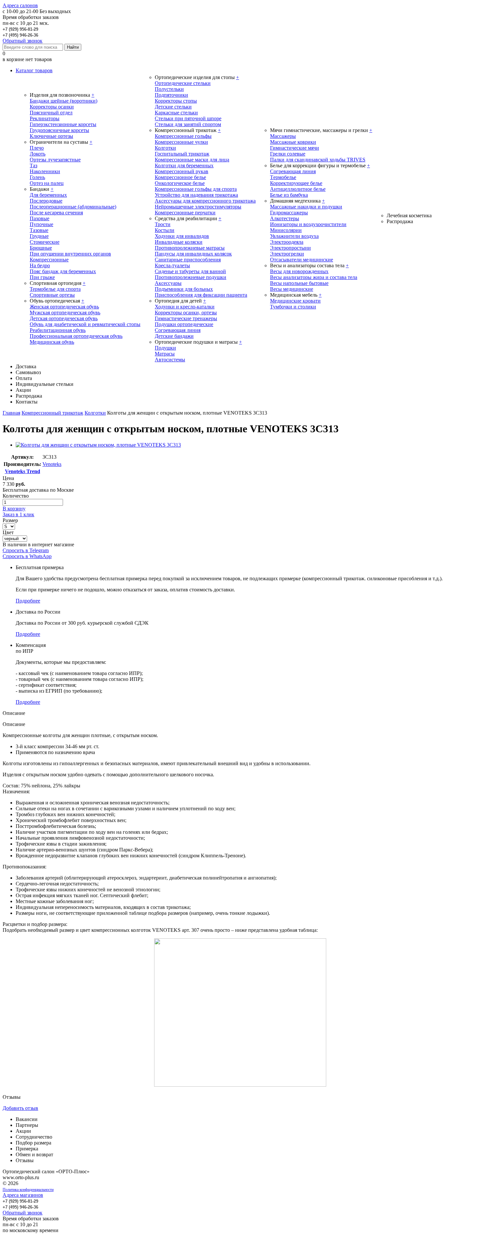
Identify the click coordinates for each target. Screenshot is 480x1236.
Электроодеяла (286, 242)
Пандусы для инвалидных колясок (193, 253)
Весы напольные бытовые (299, 283)
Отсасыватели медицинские (301, 259)
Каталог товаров (34, 70)
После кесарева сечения (56, 212)
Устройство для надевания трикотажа (196, 195)
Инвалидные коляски (178, 242)
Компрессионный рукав (181, 171)
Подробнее (28, 600)
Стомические (44, 242)
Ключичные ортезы (51, 136)
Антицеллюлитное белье (298, 189)
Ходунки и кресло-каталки (185, 306)
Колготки (165, 148)
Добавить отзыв (20, 1108)
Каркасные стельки (176, 112)
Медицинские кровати (295, 301)
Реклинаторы (44, 118)
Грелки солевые (287, 154)
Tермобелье (283, 177)
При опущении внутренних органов (70, 253)
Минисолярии (286, 230)
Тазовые (39, 230)
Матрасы (165, 353)
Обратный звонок (22, 40)
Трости (162, 224)
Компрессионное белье (180, 177)
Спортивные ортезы (52, 295)
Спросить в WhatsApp (27, 556)
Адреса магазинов (23, 1195)
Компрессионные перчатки (185, 212)
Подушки (165, 348)
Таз (33, 165)
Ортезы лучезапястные (55, 159)
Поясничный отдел (51, 112)
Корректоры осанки (52, 106)
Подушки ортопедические (184, 324)
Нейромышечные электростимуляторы (198, 206)
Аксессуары (168, 283)
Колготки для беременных (184, 165)
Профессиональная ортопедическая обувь (76, 336)
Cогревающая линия (293, 171)
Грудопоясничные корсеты (59, 130)
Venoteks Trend (22, 471)
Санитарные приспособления (188, 259)
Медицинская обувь (52, 342)
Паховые (39, 218)
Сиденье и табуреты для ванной (190, 271)
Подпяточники (171, 95)
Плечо (37, 148)
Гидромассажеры (289, 212)
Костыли (164, 230)
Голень (37, 177)
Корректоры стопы (176, 101)
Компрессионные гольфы (183, 136)
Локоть (37, 154)
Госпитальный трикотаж (182, 154)
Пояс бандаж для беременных (63, 271)
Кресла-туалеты (172, 265)
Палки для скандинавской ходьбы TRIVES (317, 159)
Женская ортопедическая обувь (64, 306)
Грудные (39, 236)
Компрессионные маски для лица (192, 159)
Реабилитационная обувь (58, 330)
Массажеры (283, 136)
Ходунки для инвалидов (182, 236)
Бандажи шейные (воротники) (63, 101)
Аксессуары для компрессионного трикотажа (205, 201)
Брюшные (41, 248)
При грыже (42, 277)
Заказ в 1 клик (18, 514)
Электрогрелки (287, 253)
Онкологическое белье (180, 183)
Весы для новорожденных (299, 271)
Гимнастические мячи (294, 148)
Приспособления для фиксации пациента (201, 295)
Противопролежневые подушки (190, 277)
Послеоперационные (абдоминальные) (73, 206)
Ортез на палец (47, 183)
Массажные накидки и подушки (306, 206)
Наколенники (45, 171)
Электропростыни (290, 248)
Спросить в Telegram (26, 550)
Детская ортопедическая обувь (64, 318)
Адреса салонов (20, 5)
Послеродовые (46, 201)
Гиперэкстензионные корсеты (63, 124)
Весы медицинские (291, 289)
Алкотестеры (284, 218)
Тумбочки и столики (293, 306)
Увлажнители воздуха (294, 236)
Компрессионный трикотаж (52, 413)
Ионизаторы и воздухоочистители (308, 224)
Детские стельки (173, 106)
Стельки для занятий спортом (188, 124)
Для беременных (48, 195)
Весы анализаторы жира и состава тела (313, 277)
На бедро (40, 265)
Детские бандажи (174, 336)
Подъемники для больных (184, 289)
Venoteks (51, 464)
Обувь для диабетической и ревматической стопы (85, 324)
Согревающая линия (177, 330)
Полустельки (169, 89)
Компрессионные (49, 259)
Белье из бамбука (289, 195)
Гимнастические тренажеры (186, 318)
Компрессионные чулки (181, 142)
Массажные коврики (293, 142)
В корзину (14, 508)
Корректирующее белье (296, 183)
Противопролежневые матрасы (190, 248)
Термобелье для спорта (55, 289)
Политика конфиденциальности (28, 1189)
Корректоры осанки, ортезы (186, 312)
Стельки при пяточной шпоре (188, 118)
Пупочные (41, 224)
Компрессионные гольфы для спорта (196, 189)
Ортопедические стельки (183, 83)
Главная (11, 413)
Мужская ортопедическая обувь (65, 312)
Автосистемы (170, 359)
